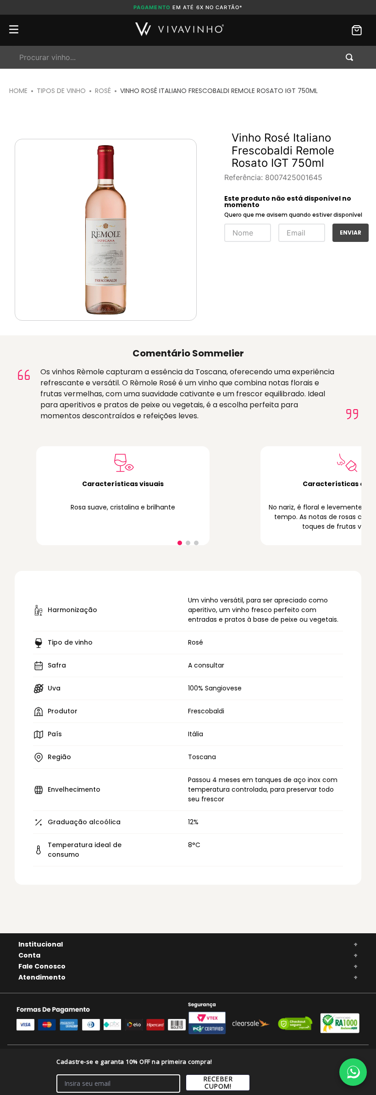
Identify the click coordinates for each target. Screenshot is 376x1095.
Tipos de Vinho (61, 90)
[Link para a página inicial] (18, 91)
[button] (179, 543)
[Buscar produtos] (351, 57)
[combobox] (188, 57)
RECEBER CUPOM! (218, 1082)
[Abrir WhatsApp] (353, 1072)
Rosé (103, 90)
